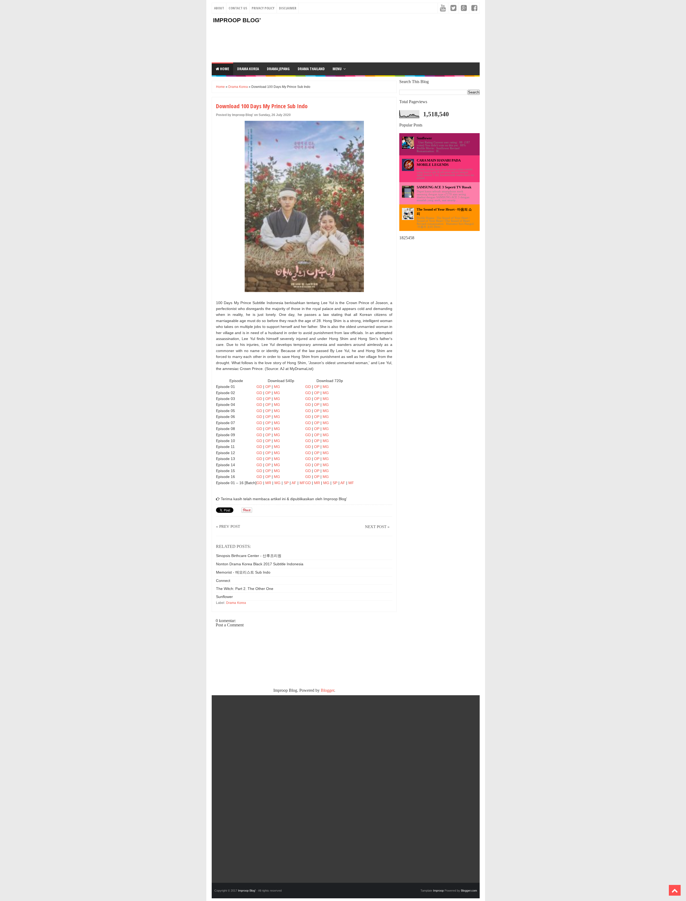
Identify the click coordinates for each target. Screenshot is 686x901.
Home (224, 68)
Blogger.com (469, 890)
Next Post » (377, 527)
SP (286, 483)
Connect (223, 580)
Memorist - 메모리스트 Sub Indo (243, 572)
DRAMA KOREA (248, 68)
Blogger (327, 690)
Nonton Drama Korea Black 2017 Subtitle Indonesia (259, 564)
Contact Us (238, 8)
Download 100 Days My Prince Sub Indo (262, 105)
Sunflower (224, 597)
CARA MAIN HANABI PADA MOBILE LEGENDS (438, 162)
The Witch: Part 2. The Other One (244, 588)
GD (259, 386)
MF (302, 483)
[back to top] (675, 890)
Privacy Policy (263, 8)
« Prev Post (228, 526)
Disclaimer (287, 8)
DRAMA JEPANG (278, 68)
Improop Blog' (237, 20)
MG (277, 386)
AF (294, 483)
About (219, 8)
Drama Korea (238, 87)
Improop (438, 890)
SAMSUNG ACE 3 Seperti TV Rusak (444, 187)
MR (268, 483)
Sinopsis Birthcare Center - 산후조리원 (248, 556)
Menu (337, 68)
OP (268, 386)
